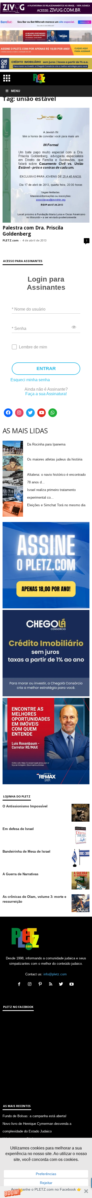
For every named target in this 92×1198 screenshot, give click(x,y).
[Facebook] (8, 412)
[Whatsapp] (52, 412)
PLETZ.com (10, 240)
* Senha (19, 328)
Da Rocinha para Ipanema (46, 444)
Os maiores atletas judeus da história (54, 459)
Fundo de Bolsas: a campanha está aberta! (34, 1116)
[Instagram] (19, 412)
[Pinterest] (41, 985)
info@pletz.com (55, 974)
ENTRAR (46, 368)
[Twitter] (30, 412)
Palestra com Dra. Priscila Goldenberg (33, 230)
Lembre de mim (33, 347)
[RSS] (52, 985)
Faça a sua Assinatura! (46, 394)
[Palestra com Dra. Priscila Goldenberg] (46, 165)
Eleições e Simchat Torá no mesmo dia (56, 505)
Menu (15, 91)
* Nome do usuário (28, 309)
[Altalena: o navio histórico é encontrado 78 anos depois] (13, 478)
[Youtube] (41, 412)
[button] (46, 1192)
